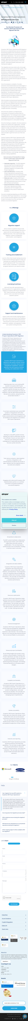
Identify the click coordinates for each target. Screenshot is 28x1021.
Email (3, 856)
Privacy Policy (11, 1016)
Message (4, 880)
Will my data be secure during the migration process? (13, 818)
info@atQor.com (7, 1018)
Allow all (14, 520)
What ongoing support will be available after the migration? (13, 830)
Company (4, 871)
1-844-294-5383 (19, 2)
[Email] (25, 1016)
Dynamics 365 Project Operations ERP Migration (13, 7)
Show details (19, 515)
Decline (14, 525)
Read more (5, 961)
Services (7, 5)
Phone (3, 863)
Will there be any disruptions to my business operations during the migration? (13, 824)
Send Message (14, 904)
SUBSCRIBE (14, 1008)
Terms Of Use (17, 1016)
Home (2, 5)
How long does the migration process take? (13, 813)
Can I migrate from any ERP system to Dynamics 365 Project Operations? (11, 794)
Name (3, 848)
